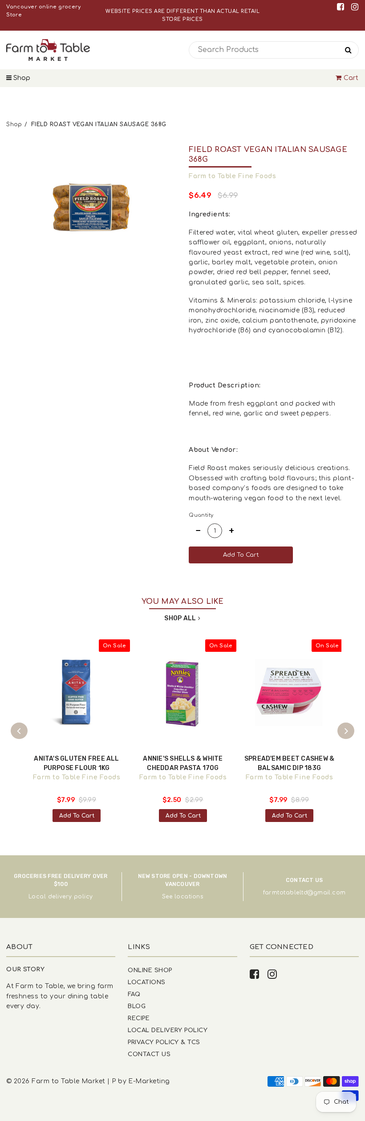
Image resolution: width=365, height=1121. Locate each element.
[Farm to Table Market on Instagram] (354, 7)
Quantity (201, 515)
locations (188, 897)
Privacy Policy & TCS (164, 1042)
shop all (180, 618)
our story (25, 969)
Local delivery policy (60, 897)
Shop (21, 78)
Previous (19, 730)
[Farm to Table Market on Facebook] (342, 7)
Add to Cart (76, 816)
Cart (351, 78)
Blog (137, 1006)
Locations (146, 982)
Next (345, 730)
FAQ (134, 994)
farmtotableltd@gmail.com (304, 893)
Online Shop (150, 970)
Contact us (149, 1054)
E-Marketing (149, 1081)
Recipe (139, 1018)
